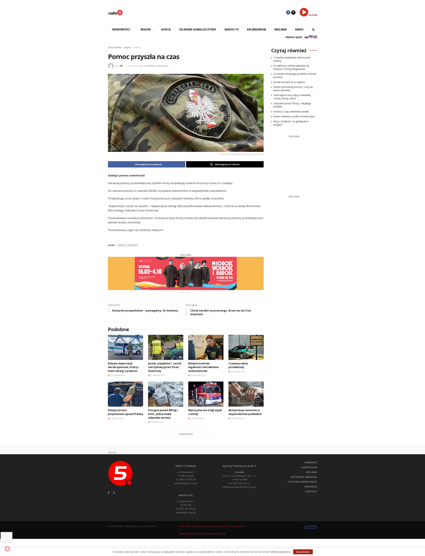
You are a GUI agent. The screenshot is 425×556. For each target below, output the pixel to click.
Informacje (162, 65)
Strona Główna (115, 47)
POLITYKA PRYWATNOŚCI (302, 481)
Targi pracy (238, 526)
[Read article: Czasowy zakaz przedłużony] (246, 347)
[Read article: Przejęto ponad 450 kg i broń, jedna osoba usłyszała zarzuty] (165, 394)
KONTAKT (311, 491)
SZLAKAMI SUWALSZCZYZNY (197, 29)
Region (127, 47)
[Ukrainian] (311, 37)
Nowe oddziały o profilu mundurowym (294, 116)
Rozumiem (303, 551)
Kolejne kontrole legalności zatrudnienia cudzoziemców (203, 367)
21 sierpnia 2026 (157, 375)
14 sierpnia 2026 (197, 375)
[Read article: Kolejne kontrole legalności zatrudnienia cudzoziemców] (205, 347)
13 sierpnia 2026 (237, 371)
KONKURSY (311, 462)
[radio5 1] (186, 273)
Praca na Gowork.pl (189, 533)
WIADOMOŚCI (121, 29)
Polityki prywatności (279, 551)
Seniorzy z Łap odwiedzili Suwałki (291, 111)
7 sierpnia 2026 (116, 418)
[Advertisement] (206, 12)
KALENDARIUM (256, 29)
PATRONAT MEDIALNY (304, 476)
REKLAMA (280, 29)
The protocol (222, 526)
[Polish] (306, 37)
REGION (146, 29)
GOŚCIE (166, 29)
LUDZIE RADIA (309, 467)
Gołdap (137, 47)
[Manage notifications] (7, 548)
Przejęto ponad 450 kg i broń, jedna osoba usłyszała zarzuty (163, 413)
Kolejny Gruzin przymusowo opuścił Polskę (125, 412)
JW (121, 65)
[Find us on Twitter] (293, 12)
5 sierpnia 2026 (197, 418)
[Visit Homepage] (115, 12)
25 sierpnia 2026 (117, 375)
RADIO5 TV (232, 29)
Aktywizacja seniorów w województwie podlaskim (245, 412)
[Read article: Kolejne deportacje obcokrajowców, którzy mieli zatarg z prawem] (125, 347)
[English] (315, 37)
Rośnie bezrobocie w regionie (289, 82)
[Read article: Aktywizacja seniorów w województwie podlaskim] (246, 394)
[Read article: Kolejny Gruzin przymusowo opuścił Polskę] (125, 394)
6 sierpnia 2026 (157, 422)
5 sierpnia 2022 (135, 65)
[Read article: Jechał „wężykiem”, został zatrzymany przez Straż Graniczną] (165, 347)
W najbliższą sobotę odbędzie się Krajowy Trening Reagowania (291, 67)
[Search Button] (313, 29)
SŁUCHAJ (312, 15)
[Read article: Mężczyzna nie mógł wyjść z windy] (205, 394)
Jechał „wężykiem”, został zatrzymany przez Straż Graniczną (164, 367)
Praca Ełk (184, 526)
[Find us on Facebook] (288, 12)
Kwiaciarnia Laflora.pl (214, 533)
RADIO (299, 29)
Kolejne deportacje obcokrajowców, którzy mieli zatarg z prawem (123, 367)
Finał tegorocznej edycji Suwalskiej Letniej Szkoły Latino (292, 96)
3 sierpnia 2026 (237, 418)
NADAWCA (311, 486)
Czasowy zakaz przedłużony (238, 365)
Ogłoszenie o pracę (202, 526)
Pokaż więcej (186, 434)
